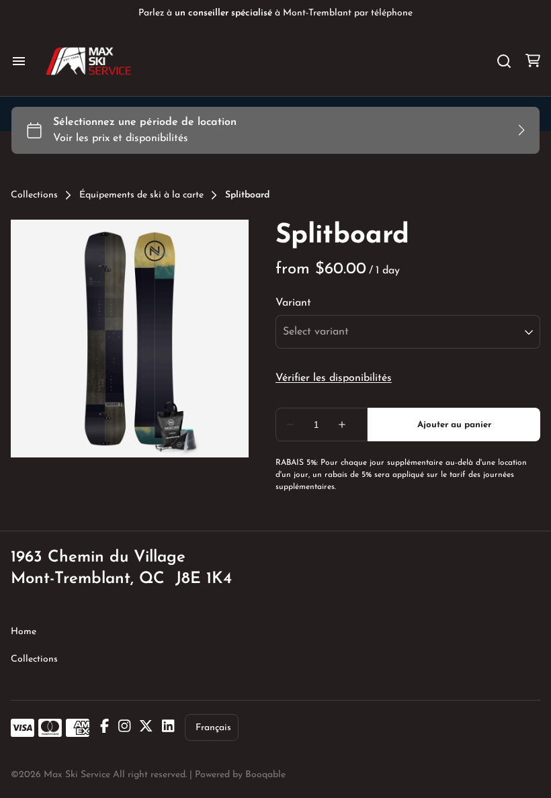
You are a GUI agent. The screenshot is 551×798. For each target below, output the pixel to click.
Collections (34, 195)
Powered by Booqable (240, 775)
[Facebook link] (104, 727)
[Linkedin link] (168, 727)
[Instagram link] (124, 727)
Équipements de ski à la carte (141, 195)
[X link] (146, 727)
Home (23, 632)
